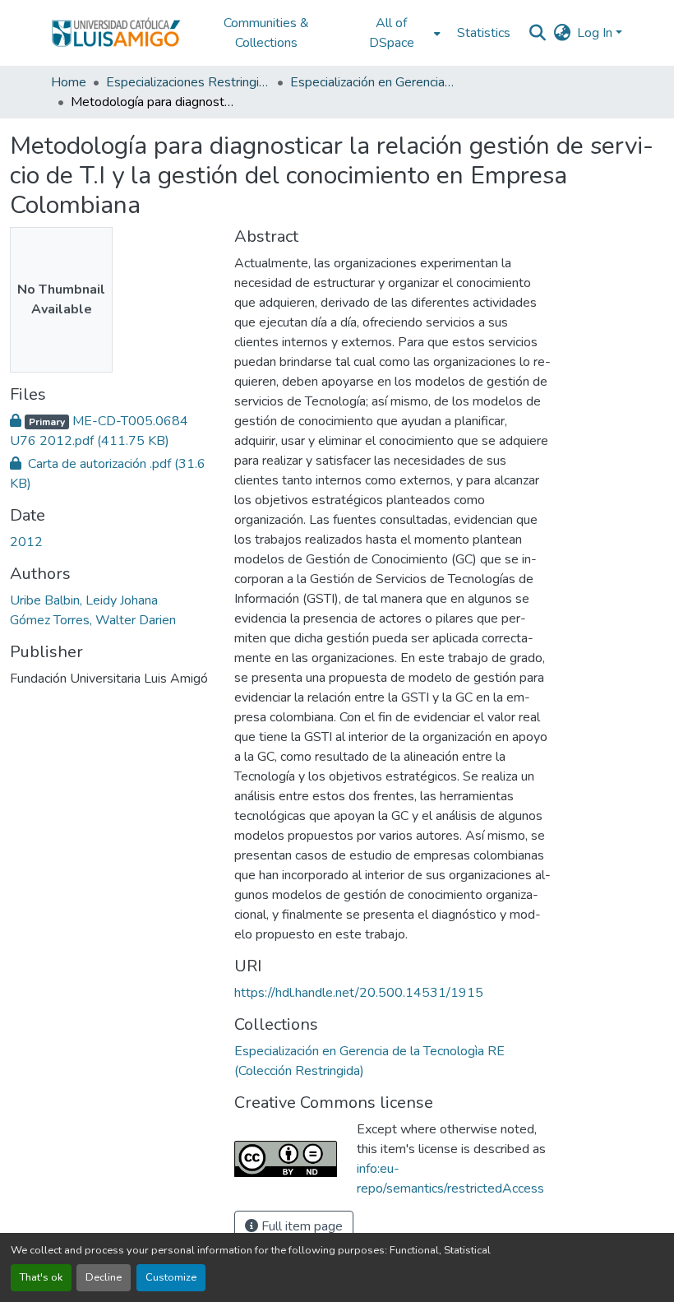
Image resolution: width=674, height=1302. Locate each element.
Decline (103, 1277)
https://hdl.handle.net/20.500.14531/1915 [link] (358, 993)
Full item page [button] (300, 1226)
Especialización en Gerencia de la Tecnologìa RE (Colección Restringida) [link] (372, 82)
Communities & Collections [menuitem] (266, 33)
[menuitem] (396, 33)
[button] (116, 32)
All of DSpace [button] (391, 33)
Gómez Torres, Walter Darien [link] (93, 620)
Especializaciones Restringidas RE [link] (188, 82)
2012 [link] (26, 542)
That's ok (41, 1277)
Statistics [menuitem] (483, 33)
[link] (112, 431)
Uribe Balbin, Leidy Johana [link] (84, 600)
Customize (170, 1277)
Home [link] (68, 82)
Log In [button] (596, 33)
